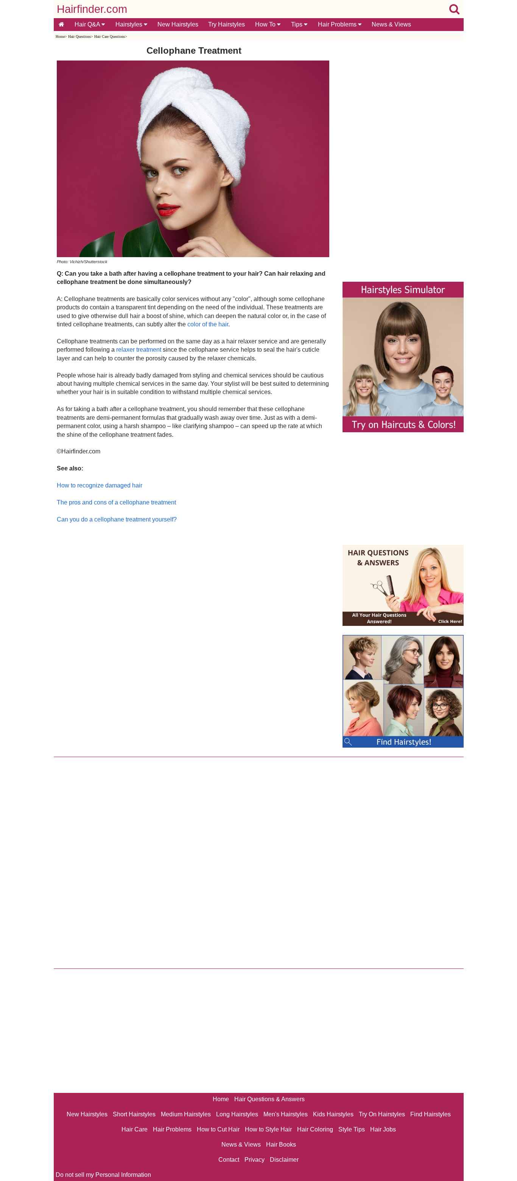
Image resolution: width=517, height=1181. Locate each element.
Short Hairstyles (134, 1114)
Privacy (254, 1159)
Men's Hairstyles (285, 1114)
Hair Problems (338, 24)
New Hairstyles (177, 24)
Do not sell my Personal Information (103, 1175)
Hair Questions (79, 36)
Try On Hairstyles (382, 1114)
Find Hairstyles (430, 1114)
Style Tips (351, 1129)
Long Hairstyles (237, 1114)
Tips (297, 24)
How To (266, 24)
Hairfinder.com (92, 9)
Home (60, 36)
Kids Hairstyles (333, 1114)
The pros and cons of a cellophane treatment (116, 502)
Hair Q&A (88, 24)
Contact (228, 1159)
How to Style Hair (268, 1129)
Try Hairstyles (226, 24)
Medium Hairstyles (186, 1114)
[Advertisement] (194, 605)
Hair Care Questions (109, 36)
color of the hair (207, 324)
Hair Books (281, 1144)
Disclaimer (284, 1159)
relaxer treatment (138, 349)
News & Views (391, 24)
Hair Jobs (383, 1129)
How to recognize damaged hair (99, 485)
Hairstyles (129, 24)
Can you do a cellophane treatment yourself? (117, 519)
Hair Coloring (315, 1129)
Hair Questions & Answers (269, 1099)
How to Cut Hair (218, 1129)
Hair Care (134, 1129)
